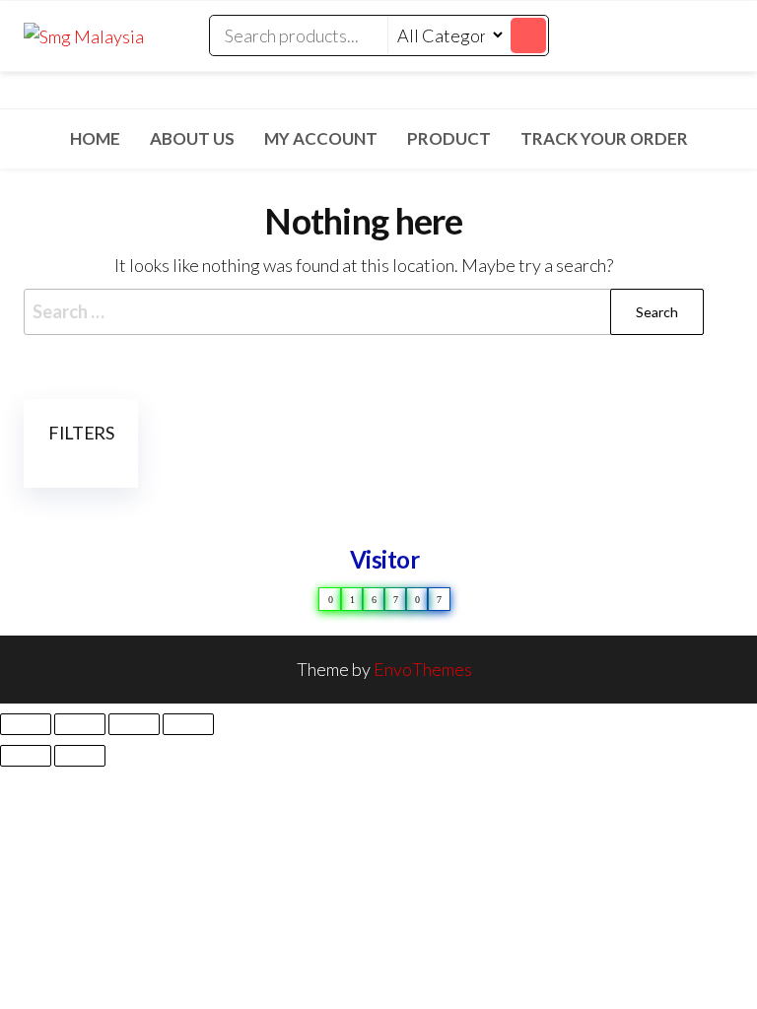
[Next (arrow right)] (79, 756)
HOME (95, 138)
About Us (192, 138)
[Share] (134, 724)
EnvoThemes (423, 669)
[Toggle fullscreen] (79, 724)
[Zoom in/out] (25, 724)
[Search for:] (364, 312)
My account (321, 138)
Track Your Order (604, 138)
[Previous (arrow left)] (25, 756)
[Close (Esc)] (188, 724)
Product (449, 138)
